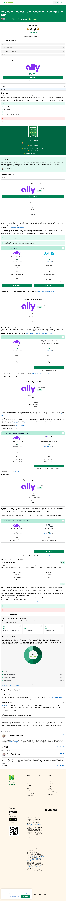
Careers (29, 781)
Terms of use (51, 778)
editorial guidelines (20, 685)
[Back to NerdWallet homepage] (2, 8)
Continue (25, 896)
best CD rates (18, 471)
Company (29, 778)
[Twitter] (61, 734)
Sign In (56, 2)
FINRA (33, 853)
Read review (49, 551)
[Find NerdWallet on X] (46, 810)
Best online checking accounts (16, 227)
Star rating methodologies (30, 793)
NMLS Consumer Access (32, 824)
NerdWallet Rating (48, 261)
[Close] (29, 890)
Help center (40, 778)
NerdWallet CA (43, 894)
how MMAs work (14, 517)
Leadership (29, 779)
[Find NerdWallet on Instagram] (51, 810)
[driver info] (34, 209)
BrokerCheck (29, 860)
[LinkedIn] (63, 753)
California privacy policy (52, 786)
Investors (29, 800)
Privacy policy (51, 783)
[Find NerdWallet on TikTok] (56, 810)
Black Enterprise (28, 742)
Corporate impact (31, 783)
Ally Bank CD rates (20, 425)
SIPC (35, 853)
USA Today (20, 741)
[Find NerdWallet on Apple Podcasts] (54, 810)
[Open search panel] (50, 2)
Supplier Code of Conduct (52, 780)
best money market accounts (48, 555)
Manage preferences (14, 896)
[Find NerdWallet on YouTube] (49, 810)
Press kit (29, 798)
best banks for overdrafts (32, 601)
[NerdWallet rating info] (21, 261)
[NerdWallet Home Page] (8, 2)
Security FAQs (41, 779)
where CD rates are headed (18, 422)
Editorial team (30, 795)
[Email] (63, 734)
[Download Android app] (13, 819)
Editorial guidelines (29, 789)
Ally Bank (4, 705)
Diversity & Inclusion (29, 786)
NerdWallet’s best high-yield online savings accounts (39, 333)
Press (28, 797)
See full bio (60, 747)
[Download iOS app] (13, 812)
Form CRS (29, 856)
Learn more (36, 78)
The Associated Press (13, 741)
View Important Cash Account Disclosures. (34, 866)
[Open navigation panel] (2, 3)
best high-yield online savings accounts (41, 373)
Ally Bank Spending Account (33, 183)
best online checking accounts (46, 291)
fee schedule (34, 859)
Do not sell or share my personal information (52, 793)
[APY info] (21, 458)
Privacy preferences (51, 789)
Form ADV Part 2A (35, 856)
